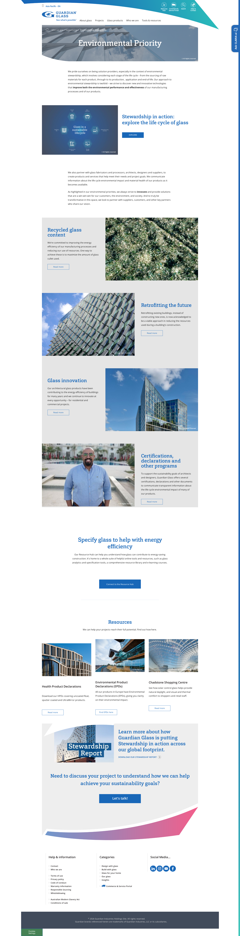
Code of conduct (58, 882)
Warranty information (61, 886)
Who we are (56, 869)
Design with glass (110, 866)
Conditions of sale (59, 903)
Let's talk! (120, 798)
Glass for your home (111, 873)
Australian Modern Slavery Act (65, 899)
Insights (105, 880)
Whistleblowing (58, 893)
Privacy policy (57, 879)
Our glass (106, 876)
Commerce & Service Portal (119, 886)
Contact (54, 866)
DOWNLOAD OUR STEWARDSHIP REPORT (137, 757)
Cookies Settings (31, 932)
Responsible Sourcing (61, 889)
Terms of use (57, 875)
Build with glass (109, 869)
